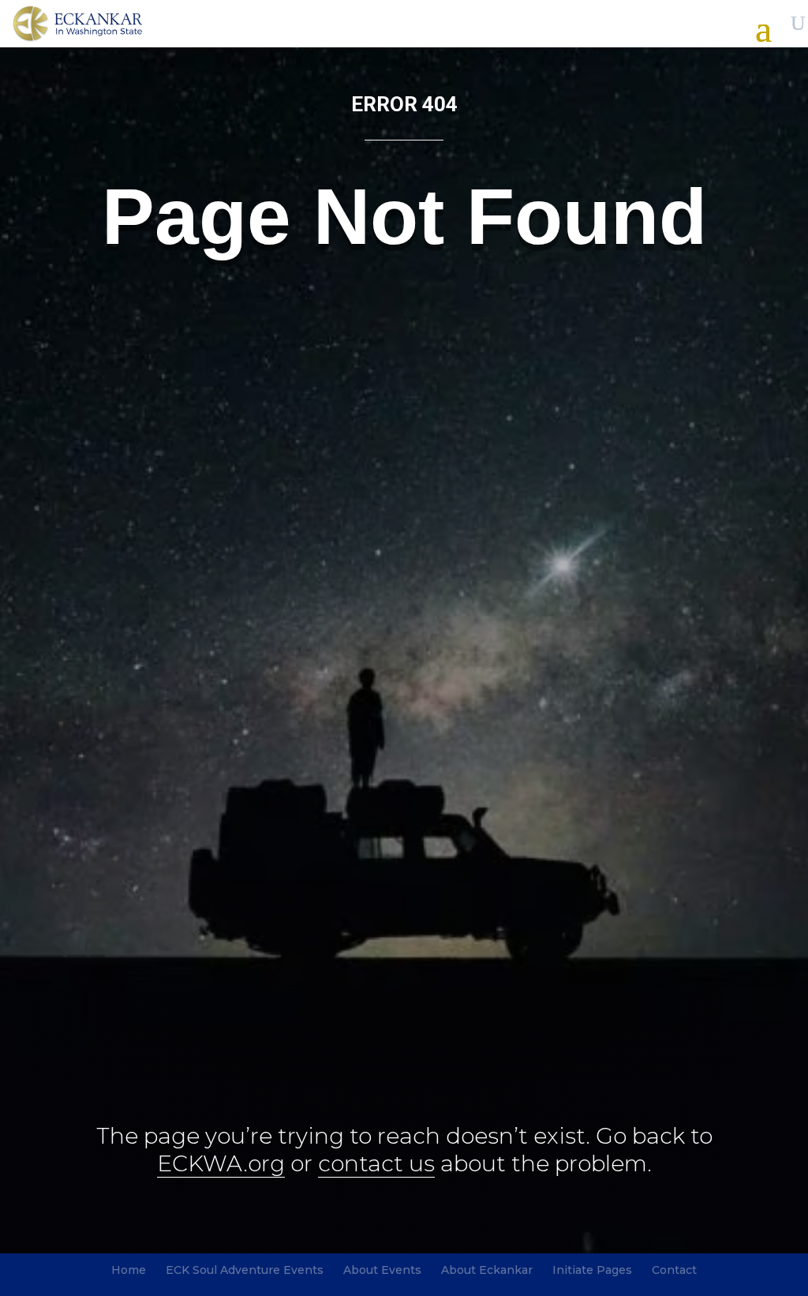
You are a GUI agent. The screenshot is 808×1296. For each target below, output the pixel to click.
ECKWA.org (221, 1163)
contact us (376, 1163)
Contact (674, 1270)
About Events (382, 1270)
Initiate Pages (592, 1270)
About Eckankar (487, 1270)
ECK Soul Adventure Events (245, 1270)
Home (128, 1270)
